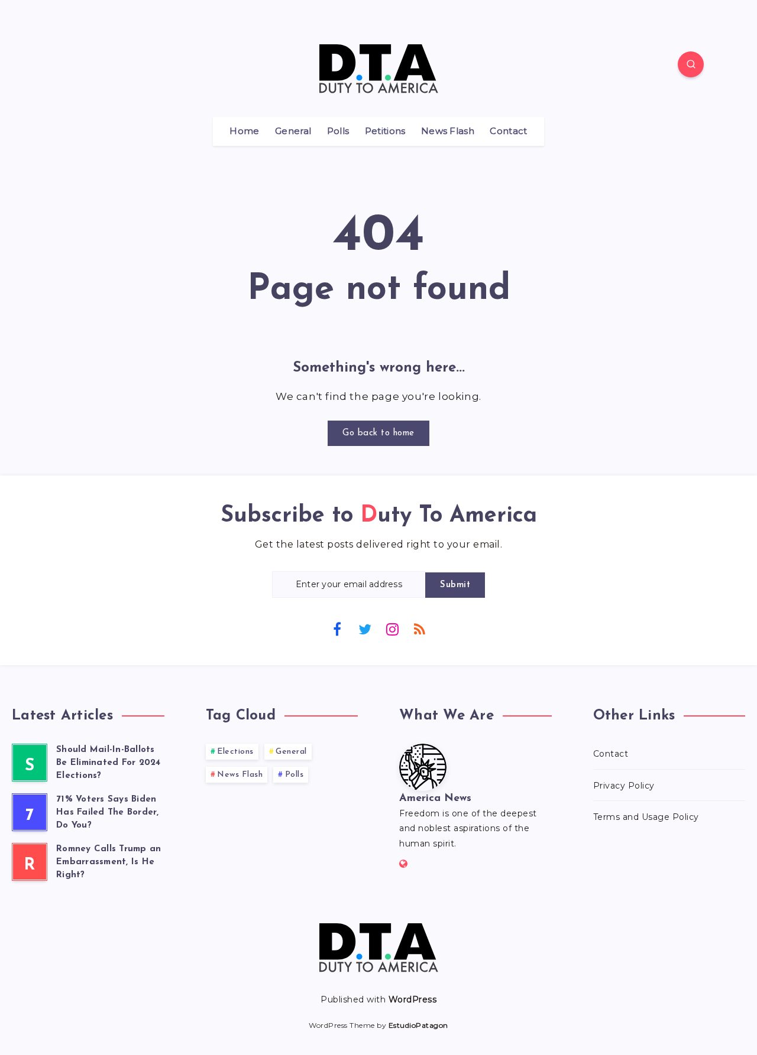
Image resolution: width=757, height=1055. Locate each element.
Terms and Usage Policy (646, 817)
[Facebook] (337, 629)
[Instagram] (392, 629)
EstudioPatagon (418, 1025)
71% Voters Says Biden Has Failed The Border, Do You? (107, 812)
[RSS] (420, 629)
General (293, 131)
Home (244, 131)
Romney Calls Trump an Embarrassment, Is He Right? (108, 862)
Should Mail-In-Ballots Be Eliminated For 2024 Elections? (108, 762)
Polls (338, 131)
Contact (508, 131)
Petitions (385, 131)
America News (435, 798)
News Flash (447, 131)
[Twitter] (365, 629)
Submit (455, 585)
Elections (235, 751)
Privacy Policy (624, 785)
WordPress (413, 999)
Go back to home (378, 433)
